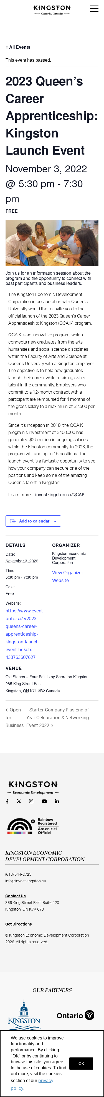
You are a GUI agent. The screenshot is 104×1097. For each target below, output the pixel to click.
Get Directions (18, 924)
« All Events (18, 47)
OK (81, 1063)
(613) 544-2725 (18, 875)
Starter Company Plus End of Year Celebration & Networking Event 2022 (57, 718)
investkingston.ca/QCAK (60, 495)
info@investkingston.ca (25, 881)
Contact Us (15, 896)
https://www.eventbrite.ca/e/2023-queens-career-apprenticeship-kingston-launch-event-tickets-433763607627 (24, 634)
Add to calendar (34, 521)
